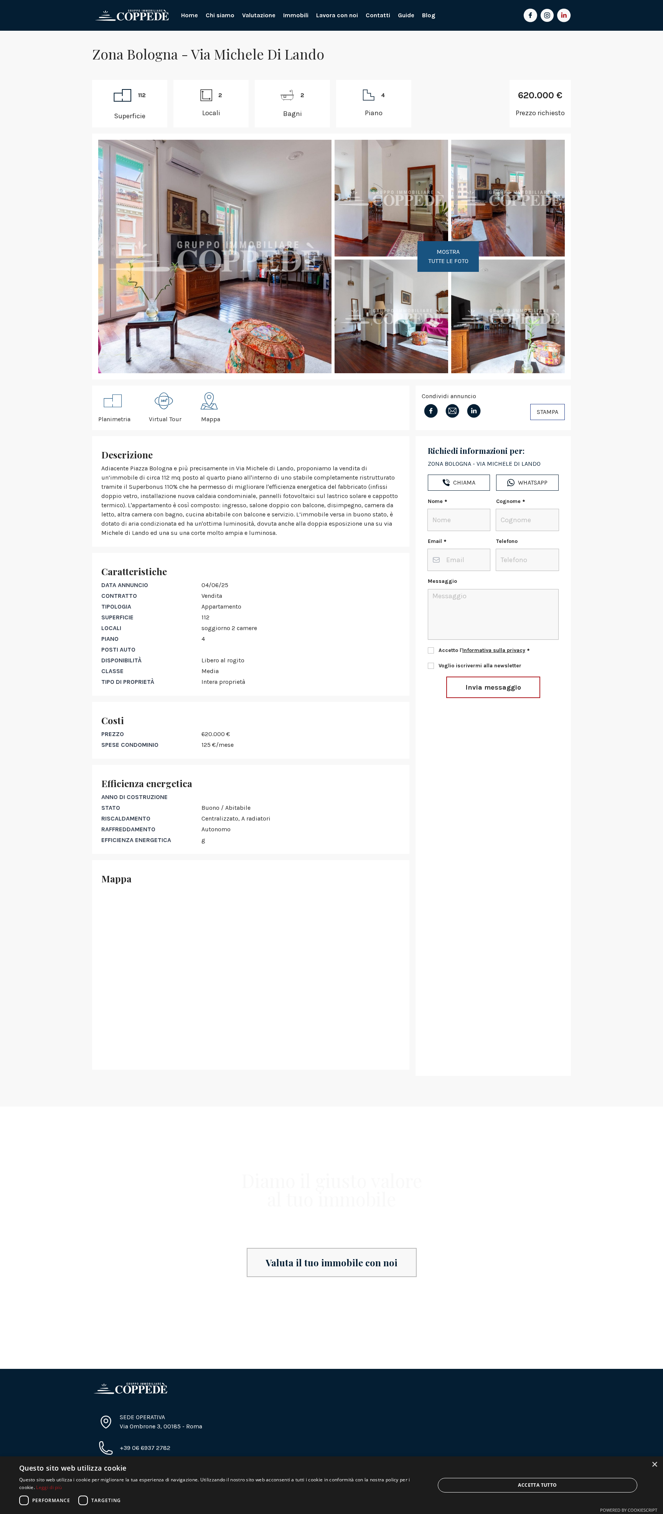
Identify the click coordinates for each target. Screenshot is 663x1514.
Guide (406, 15)
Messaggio (442, 581)
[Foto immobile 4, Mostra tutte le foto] (508, 198)
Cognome (508, 501)
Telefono (507, 541)
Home (189, 15)
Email (435, 541)
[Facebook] (530, 15)
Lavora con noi (337, 15)
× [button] (654, 1465)
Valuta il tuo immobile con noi (331, 1262)
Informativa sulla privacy (493, 650)
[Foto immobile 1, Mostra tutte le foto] (215, 256)
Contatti (378, 15)
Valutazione (258, 15)
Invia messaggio (493, 687)
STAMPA (547, 411)
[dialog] (331, 1485)
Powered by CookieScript (628, 1510)
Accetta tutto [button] (537, 1485)
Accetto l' (482, 650)
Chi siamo (220, 15)
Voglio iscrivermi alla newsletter (480, 665)
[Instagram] (547, 15)
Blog (428, 15)
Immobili (295, 15)
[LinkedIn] (564, 15)
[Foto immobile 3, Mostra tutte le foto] (391, 316)
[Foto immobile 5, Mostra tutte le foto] (508, 316)
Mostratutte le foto (448, 256)
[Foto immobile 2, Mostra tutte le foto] (391, 198)
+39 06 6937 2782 (145, 1447)
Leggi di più (49, 1487)
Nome (435, 501)
